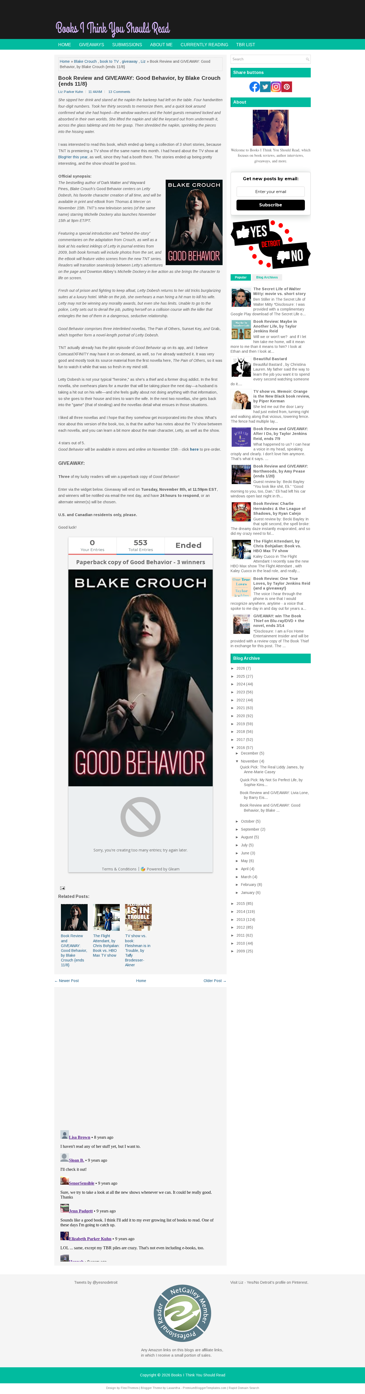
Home (64, 44)
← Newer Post (66, 981)
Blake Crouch (85, 61)
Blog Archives (267, 277)
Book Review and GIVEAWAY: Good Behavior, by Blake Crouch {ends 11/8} (139, 81)
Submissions (127, 44)
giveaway (130, 61)
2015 (240, 903)
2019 (240, 724)
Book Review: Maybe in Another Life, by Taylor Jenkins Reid (275, 326)
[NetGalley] (182, 1344)
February (248, 884)
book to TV (109, 61)
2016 (240, 747)
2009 (240, 951)
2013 (240, 919)
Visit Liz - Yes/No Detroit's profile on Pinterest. (269, 1282)
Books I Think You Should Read (198, 1375)
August (247, 837)
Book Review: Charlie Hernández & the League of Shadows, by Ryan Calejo (279, 508)
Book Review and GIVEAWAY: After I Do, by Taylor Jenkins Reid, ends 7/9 (280, 434)
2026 (240, 668)
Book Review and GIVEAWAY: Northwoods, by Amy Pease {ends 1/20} (280, 471)
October (248, 821)
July (244, 845)
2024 (240, 684)
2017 (240, 739)
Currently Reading (204, 44)
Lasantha (173, 1387)
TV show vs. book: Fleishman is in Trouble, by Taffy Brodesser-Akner (137, 950)
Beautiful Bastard (270, 359)
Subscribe (270, 204)
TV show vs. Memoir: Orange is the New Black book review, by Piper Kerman (281, 396)
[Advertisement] (248, 25)
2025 (240, 676)
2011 (240, 935)
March (246, 877)
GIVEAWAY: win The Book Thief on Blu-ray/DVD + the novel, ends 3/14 (278, 621)
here (194, 449)
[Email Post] (62, 888)
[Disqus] (140, 1056)
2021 (240, 708)
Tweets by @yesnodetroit (96, 1282)
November (249, 761)
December (249, 753)
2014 (240, 911)
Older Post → (215, 981)
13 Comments (119, 92)
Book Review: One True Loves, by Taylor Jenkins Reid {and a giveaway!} (281, 583)
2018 (240, 731)
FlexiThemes (129, 1387)
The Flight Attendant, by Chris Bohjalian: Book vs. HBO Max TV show (106, 945)
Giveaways (91, 44)
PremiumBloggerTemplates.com (204, 1387)
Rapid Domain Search (244, 1387)
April (244, 869)
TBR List (245, 44)
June (245, 853)
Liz (143, 61)
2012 (240, 927)
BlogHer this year (72, 157)
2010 (240, 943)
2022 (240, 700)
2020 (240, 716)
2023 (240, 692)
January (248, 892)
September (250, 829)
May (244, 861)
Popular (241, 277)
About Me (161, 44)
